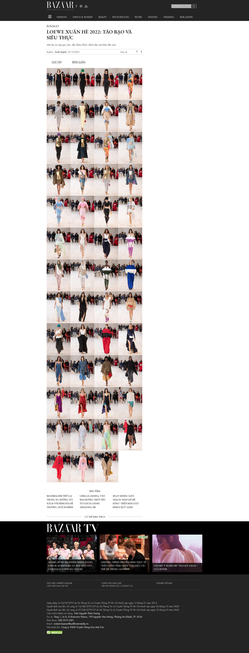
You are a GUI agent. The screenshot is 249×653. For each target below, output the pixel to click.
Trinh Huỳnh (60, 51)
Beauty (102, 17)
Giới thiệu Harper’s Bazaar (59, 583)
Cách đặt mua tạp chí (57, 585)
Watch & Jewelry (83, 17)
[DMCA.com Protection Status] (54, 632)
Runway (53, 26)
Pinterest (137, 52)
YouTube (86, 6)
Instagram (81, 6)
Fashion (62, 17)
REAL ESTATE (186, 17)
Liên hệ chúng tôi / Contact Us (117, 585)
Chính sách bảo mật (112, 583)
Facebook (76, 6)
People (138, 17)
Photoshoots (120, 17)
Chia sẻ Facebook (141, 52)
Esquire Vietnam (164, 583)
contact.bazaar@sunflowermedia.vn (70, 623)
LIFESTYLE (152, 17)
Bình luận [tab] (78, 62)
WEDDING (168, 17)
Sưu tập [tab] (57, 62)
